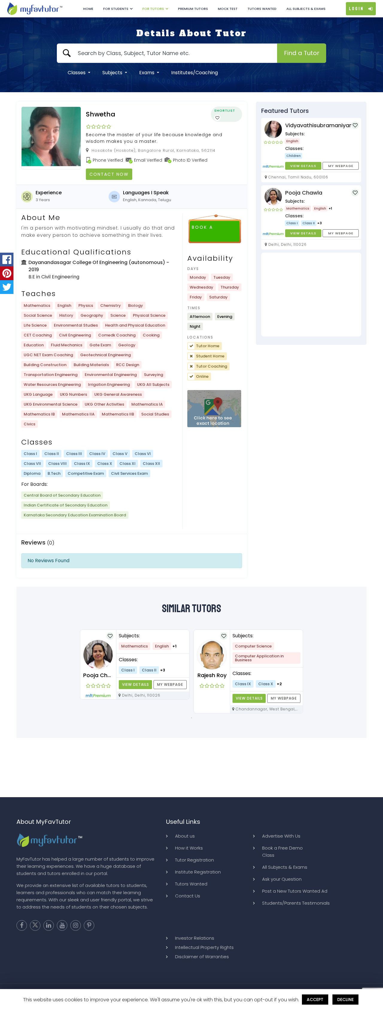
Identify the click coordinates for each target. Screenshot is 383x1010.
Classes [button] (77, 72)
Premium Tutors (193, 8)
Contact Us (187, 896)
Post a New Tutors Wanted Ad (294, 891)
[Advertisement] (311, 294)
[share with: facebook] (6, 259)
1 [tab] (191, 718)
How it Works (189, 848)
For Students (115, 8)
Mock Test (228, 8)
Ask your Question (282, 879)
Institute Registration (198, 872)
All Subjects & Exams (306, 8)
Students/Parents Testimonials (296, 903)
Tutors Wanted (261, 8)
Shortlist (224, 110)
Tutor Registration (194, 860)
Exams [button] (147, 72)
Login (356, 9)
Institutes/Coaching (194, 72)
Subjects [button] (113, 72)
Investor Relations (194, 938)
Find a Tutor (301, 53)
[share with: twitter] (6, 287)
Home (88, 8)
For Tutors (153, 8)
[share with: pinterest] (6, 273)
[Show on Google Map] (214, 408)
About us (185, 836)
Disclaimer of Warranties (202, 956)
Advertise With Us (281, 836)
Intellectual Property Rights (204, 947)
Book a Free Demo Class (282, 851)
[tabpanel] (135, 665)
